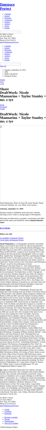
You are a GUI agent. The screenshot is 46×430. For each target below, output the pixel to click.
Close (2, 84)
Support (7, 22)
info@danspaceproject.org (9, 42)
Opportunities (9, 421)
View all (3, 66)
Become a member (11, 417)
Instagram (7, 413)
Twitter (2, 109)
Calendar (7, 14)
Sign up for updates (11, 423)
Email (2, 105)
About (6, 26)
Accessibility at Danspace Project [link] (11, 238)
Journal (7, 16)
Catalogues (8, 20)
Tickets (2, 80)
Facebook (3, 107)
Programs (7, 18)
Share (2, 82)
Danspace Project (7, 6)
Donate (7, 28)
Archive (7, 24)
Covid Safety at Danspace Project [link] (12, 240)
